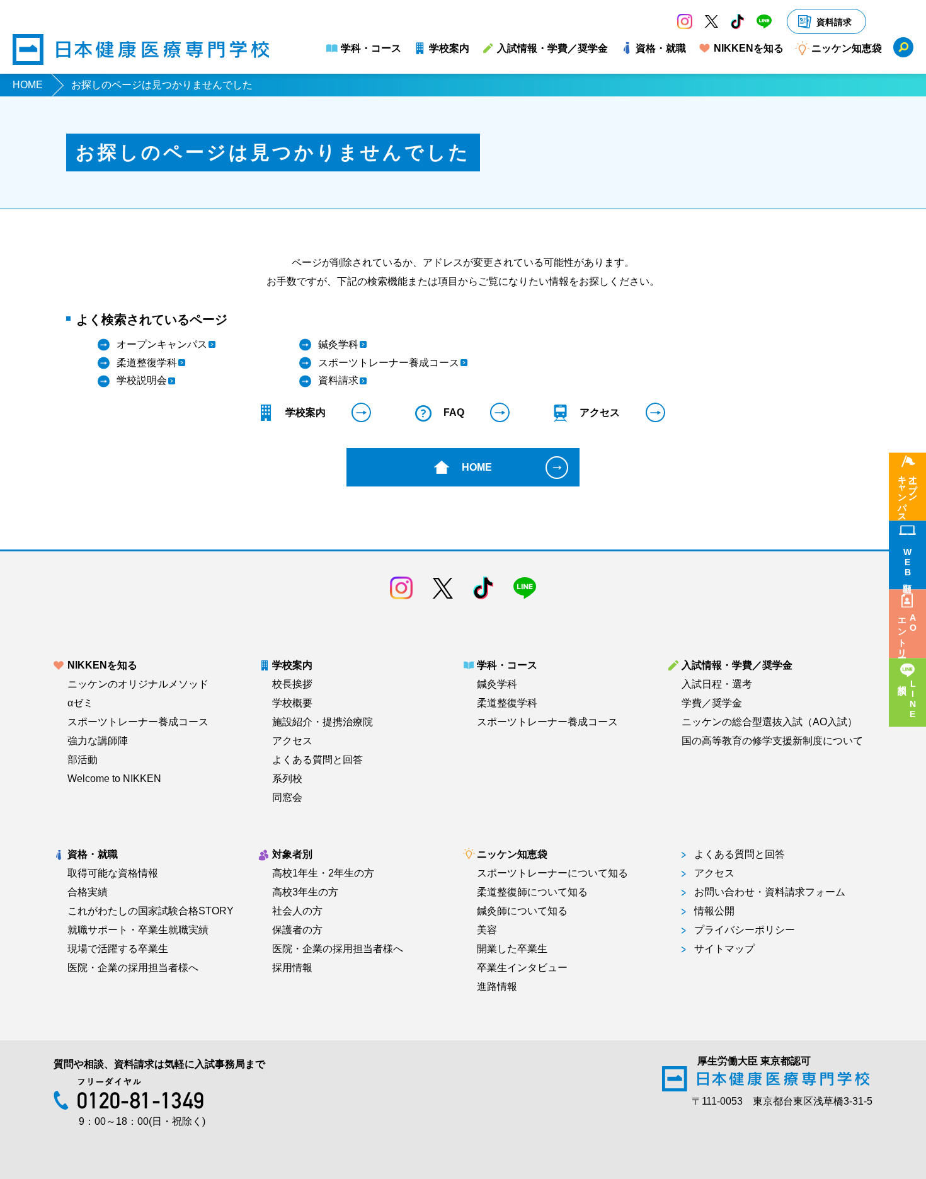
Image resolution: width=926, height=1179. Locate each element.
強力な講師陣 (97, 741)
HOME (28, 84)
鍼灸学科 (497, 684)
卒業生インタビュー (522, 968)
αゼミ (80, 703)
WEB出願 (908, 562)
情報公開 (714, 911)
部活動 (82, 760)
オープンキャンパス (907, 493)
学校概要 (292, 703)
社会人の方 (297, 911)
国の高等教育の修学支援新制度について (772, 741)
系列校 (287, 779)
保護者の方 (297, 930)
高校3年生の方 (305, 892)
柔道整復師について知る (532, 892)
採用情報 (292, 968)
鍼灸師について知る (522, 911)
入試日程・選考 (717, 684)
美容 (487, 930)
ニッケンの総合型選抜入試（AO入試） (769, 722)
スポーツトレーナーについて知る (552, 873)
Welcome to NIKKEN (114, 779)
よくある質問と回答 (317, 760)
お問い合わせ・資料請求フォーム (769, 892)
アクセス (292, 741)
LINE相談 (913, 699)
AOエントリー (907, 633)
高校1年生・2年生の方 (323, 873)
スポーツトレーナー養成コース (138, 722)
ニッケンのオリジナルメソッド (138, 684)
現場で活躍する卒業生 (117, 949)
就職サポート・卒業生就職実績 (138, 930)
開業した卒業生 (512, 949)
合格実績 (87, 892)
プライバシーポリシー (744, 930)
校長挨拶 (292, 684)
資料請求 (834, 22)
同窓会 (287, 798)
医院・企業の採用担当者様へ (132, 968)
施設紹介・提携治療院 (322, 722)
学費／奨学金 (712, 703)
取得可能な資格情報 (112, 873)
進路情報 (497, 987)
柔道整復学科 (507, 703)
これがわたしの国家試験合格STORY (150, 911)
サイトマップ (724, 949)
